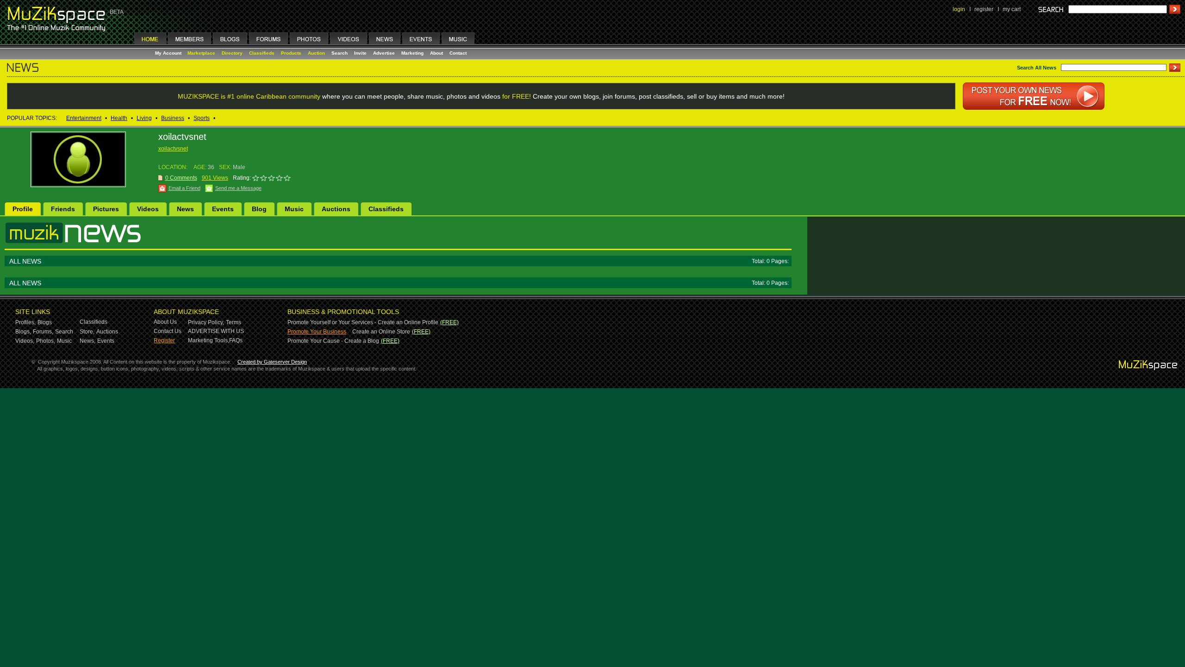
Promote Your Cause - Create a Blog (333, 341)
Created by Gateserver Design (272, 362)
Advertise (384, 53)
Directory (232, 53)
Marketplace (201, 53)
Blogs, (23, 331)
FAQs (236, 340)
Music (294, 209)
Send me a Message (238, 188)
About (436, 53)
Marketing (412, 53)
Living (144, 118)
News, (87, 341)
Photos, (45, 341)
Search (339, 53)
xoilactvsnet (173, 148)
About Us (165, 322)
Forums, (43, 331)
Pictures (106, 209)
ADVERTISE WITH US (216, 331)
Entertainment (83, 118)
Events (223, 209)
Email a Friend (184, 188)
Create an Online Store (381, 331)
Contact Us (167, 331)
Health (119, 118)
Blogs (44, 322)
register (983, 9)
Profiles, (25, 322)
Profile (22, 209)
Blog (259, 209)
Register (164, 340)
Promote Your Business (316, 331)
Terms (233, 322)
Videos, (24, 341)
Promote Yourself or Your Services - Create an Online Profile (362, 322)
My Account (169, 53)
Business (172, 118)
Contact (458, 53)
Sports (201, 118)
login (959, 9)
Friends (63, 209)
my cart (1012, 9)
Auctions (336, 209)
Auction (316, 53)
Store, (87, 331)
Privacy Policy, (206, 322)
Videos (148, 209)
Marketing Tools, (208, 340)
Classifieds (261, 53)
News (185, 209)
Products (291, 53)
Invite (360, 53)
